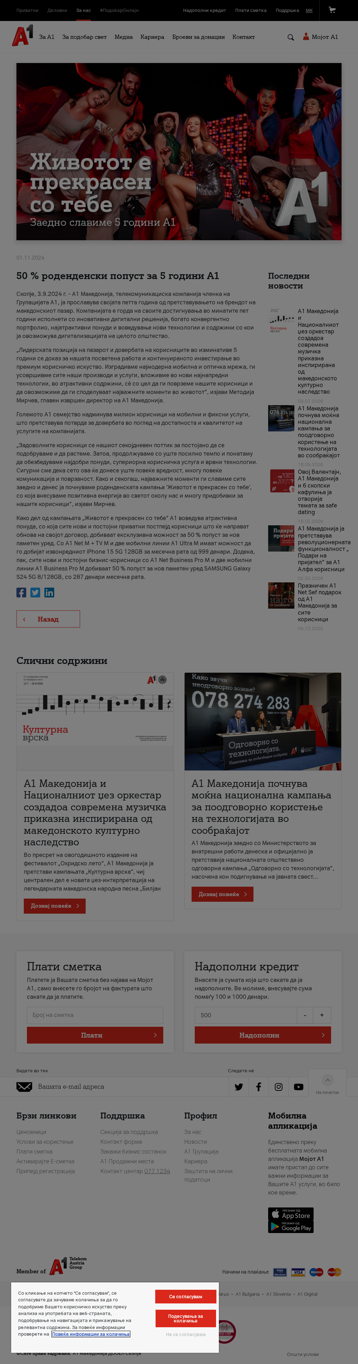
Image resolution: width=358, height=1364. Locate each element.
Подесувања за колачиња (185, 1318)
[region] (115, 1317)
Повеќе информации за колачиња (91, 1334)
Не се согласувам (186, 1334)
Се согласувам (185, 1296)
